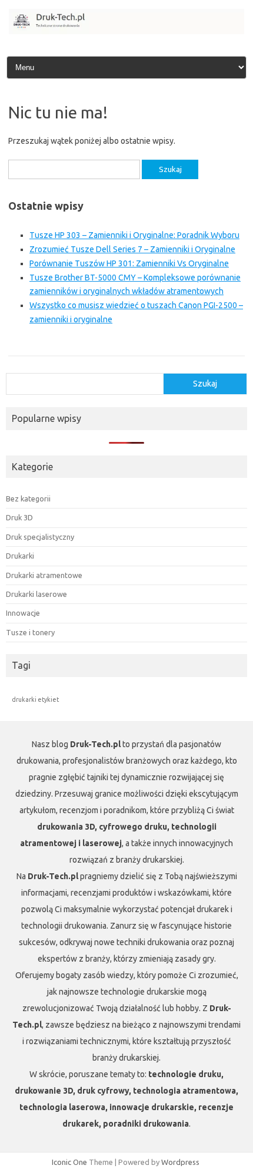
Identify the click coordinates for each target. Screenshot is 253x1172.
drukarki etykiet (35, 699)
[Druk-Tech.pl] (126, 31)
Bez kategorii (28, 498)
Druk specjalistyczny (40, 537)
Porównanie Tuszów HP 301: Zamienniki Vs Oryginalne (129, 263)
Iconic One (69, 1162)
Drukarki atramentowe (44, 575)
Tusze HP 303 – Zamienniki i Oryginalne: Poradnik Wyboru (134, 235)
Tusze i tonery (30, 632)
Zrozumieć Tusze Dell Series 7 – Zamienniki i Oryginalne (132, 249)
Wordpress (180, 1162)
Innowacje (23, 613)
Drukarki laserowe (36, 594)
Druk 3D (19, 517)
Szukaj (205, 383)
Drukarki (20, 556)
